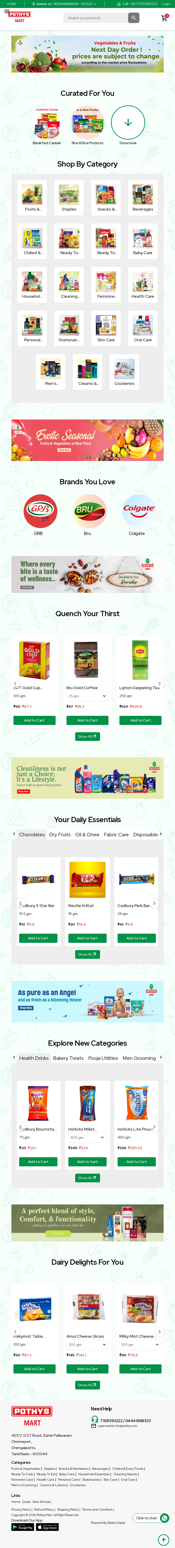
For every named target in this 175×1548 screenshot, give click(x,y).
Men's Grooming (23, 1485)
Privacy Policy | (21, 1509)
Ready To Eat (46, 1474)
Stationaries (91, 1480)
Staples (49, 1469)
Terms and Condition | (98, 1509)
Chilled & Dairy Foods (127, 1469)
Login (166, 4)
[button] (15, 683)
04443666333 (138, 1420)
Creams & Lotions (53, 1485)
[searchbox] (101, 18)
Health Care (45, 1480)
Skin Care (110, 1480)
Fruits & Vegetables (25, 1469)
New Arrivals (42, 1502)
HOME (11, 4)
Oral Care (128, 1480)
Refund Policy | (44, 1509)
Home (16, 1502)
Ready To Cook (22, 1474)
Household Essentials (94, 1474)
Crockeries (77, 1485)
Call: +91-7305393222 (140, 4)
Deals (26, 1502)
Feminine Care (22, 1480)
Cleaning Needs (125, 1474)
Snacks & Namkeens (74, 1469)
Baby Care (67, 1474)
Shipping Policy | (68, 1509)
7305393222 (111, 1420)
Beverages (100, 1469)
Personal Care (68, 1480)
